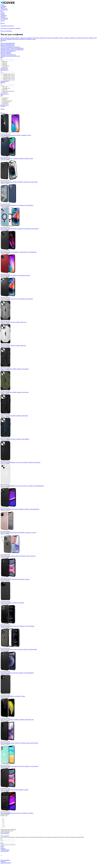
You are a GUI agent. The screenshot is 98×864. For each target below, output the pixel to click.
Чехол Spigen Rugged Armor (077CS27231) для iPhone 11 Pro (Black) (17, 813)
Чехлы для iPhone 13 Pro (29, 37)
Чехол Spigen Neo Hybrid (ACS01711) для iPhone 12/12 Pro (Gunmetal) (17, 626)
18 (4, 825)
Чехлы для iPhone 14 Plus (9, 39)
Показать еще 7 (4, 68)
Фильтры (3, 106)
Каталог (3, 4)
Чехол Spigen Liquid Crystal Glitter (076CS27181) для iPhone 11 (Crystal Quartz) (19, 766)
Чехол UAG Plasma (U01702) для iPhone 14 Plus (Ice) (13, 345)
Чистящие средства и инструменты (10, 56)
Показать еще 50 (5, 81)
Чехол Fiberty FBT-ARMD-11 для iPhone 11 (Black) (13, 696)
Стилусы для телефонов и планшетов (11, 47)
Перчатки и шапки (6, 52)
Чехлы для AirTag (6, 53)
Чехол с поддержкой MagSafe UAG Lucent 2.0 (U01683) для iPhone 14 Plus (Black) (20, 462)
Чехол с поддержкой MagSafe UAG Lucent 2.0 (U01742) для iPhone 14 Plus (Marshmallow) (22, 485)
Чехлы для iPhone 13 (6, 37)
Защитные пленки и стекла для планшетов (12, 49)
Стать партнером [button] (5, 833)
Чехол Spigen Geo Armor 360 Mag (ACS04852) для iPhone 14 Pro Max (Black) (19, 182)
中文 (4, 10)
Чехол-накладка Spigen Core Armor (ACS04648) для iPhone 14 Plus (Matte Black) (20, 509)
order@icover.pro (5, 851)
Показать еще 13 (5, 93)
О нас (2, 847)
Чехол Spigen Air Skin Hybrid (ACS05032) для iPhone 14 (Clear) (16, 135)
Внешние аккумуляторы (8, 45)
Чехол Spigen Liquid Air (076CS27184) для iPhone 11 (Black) (15, 579)
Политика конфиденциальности (6, 862)
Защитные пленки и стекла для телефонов (12, 48)
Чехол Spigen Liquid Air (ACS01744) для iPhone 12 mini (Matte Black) (17, 672)
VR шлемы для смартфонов (8, 50)
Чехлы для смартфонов (6, 31)
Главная (2, 12)
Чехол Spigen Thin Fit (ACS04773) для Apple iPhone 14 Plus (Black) (17, 298)
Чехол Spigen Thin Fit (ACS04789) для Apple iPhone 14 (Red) (15, 275)
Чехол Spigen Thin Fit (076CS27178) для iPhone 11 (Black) (14, 789)
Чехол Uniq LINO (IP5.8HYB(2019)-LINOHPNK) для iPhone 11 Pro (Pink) (18, 532)
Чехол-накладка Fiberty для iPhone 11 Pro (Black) (12, 602)
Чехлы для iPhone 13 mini (17, 37)
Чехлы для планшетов (7, 44)
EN (1, 10)
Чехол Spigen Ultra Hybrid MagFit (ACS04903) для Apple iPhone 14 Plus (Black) (20, 228)
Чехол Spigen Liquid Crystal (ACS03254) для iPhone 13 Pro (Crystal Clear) (18, 556)
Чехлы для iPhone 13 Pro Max (43, 37)
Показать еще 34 (5, 105)
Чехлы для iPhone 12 (55, 37)
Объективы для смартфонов (8, 54)
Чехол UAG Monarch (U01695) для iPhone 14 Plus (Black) (14, 415)
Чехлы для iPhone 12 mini (66, 37)
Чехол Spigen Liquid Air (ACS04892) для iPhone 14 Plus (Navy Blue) (17, 158)
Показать (3, 113)
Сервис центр (4, 8)
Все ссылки (33, 39)
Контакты (3, 7)
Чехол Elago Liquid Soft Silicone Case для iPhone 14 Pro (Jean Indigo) (17, 205)
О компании (4, 6)
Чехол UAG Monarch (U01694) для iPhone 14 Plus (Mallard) (15, 439)
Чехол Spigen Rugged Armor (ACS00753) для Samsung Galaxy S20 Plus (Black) (19, 743)
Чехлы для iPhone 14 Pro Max (22, 39)
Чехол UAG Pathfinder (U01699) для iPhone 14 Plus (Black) (15, 369)
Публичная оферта (5, 860)
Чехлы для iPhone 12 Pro (79, 37)
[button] (49, 41)
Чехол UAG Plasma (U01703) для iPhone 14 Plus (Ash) (13, 322)
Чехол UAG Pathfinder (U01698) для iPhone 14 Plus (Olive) (15, 392)
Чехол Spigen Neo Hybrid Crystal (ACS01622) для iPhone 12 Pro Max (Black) (19, 649)
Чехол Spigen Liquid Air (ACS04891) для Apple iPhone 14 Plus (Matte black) (19, 252)
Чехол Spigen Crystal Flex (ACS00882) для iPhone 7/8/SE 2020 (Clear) (17, 719)
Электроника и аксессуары (7, 25)
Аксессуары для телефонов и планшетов (10, 28)
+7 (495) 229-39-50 (5, 849)
